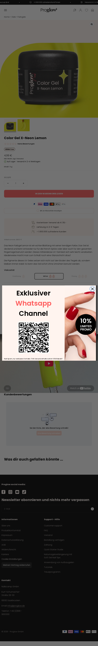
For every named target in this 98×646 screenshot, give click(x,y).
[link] (33, 337)
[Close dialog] (92, 288)
